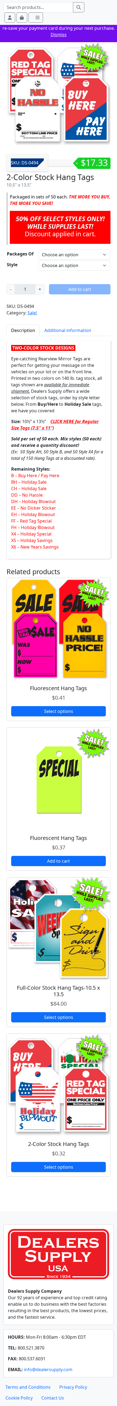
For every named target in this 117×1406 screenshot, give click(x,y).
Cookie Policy (19, 1398)
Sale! (32, 313)
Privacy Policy (73, 1387)
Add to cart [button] (58, 861)
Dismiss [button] (59, 35)
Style (12, 265)
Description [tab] (23, 330)
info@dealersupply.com (48, 1369)
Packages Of (20, 254)
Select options (58, 711)
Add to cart (79, 289)
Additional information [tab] (67, 330)
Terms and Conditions (28, 1387)
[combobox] (38, 7)
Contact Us (52, 1398)
